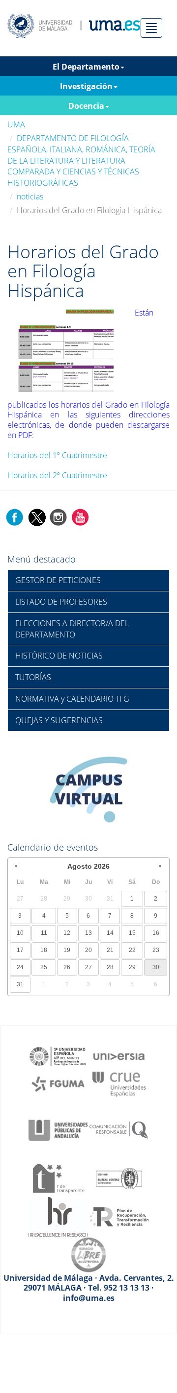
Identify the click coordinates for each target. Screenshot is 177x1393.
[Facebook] (15, 517)
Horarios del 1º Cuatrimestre (57, 455)
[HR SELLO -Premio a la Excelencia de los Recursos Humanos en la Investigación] (58, 1216)
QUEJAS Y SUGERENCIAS (59, 720)
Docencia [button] (86, 105)
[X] (37, 517)
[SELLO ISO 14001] (118, 1177)
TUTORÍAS (33, 677)
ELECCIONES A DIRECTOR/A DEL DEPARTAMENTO (72, 629)
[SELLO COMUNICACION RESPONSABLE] (118, 1129)
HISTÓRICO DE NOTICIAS (59, 655)
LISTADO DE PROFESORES (61, 601)
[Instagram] (58, 517)
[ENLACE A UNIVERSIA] (118, 1055)
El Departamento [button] (86, 66)
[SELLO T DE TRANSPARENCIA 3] (58, 1177)
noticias (30, 196)
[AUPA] (58, 1129)
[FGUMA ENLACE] (58, 1083)
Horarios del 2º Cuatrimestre (57, 475)
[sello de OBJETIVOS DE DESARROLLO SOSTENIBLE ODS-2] (58, 1055)
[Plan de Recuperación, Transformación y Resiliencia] (118, 1216)
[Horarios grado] (64, 348)
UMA (16, 124)
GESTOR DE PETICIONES (58, 580)
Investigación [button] (86, 86)
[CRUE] (118, 1083)
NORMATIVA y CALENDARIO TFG (72, 698)
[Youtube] (80, 517)
